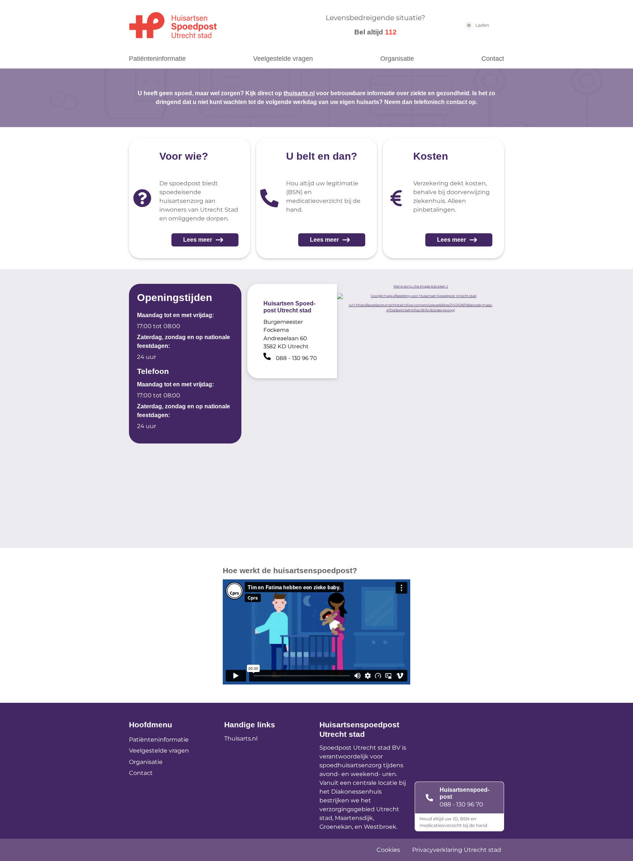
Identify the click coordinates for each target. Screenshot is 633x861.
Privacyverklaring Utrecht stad (456, 849)
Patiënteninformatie (157, 58)
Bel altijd (375, 32)
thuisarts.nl (299, 93)
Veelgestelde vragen (283, 58)
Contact (492, 58)
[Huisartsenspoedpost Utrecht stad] (209, 25)
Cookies (388, 849)
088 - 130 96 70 (461, 804)
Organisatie (397, 58)
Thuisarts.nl (241, 738)
